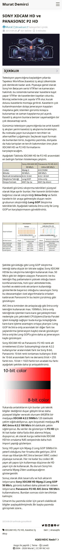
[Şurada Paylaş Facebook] (46, 525)
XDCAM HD (10, 530)
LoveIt (45, 545)
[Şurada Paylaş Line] (55, 525)
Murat (9, 27)
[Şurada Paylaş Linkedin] (49, 525)
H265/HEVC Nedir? (46, 539)
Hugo (16, 545)
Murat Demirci (15, 4)
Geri (46, 530)
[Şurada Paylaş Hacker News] (52, 525)
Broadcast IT (22, 27)
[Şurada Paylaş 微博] (58, 525)
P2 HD (21, 530)
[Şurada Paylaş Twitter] (43, 525)
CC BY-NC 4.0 (42, 548)
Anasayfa (55, 530)
